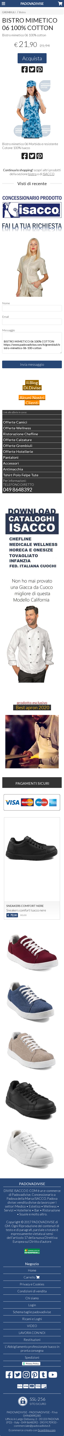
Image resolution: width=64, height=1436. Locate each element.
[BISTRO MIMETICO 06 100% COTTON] (32, 108)
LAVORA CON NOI (32, 1333)
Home (32, 1270)
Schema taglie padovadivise (32, 1312)
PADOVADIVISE (32, 4)
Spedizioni (32, 1357)
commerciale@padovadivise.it (32, 1425)
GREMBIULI (9, 12)
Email (5, 316)
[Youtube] (52, 1376)
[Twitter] (17, 1376)
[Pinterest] (34, 1376)
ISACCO (48, 174)
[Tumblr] (43, 1376)
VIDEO (32, 1326)
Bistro (22, 12)
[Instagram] (26, 1376)
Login (32, 1305)
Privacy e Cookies (32, 1284)
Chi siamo (32, 1298)
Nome (6, 303)
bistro (32, 174)
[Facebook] (9, 1376)
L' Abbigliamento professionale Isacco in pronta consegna (32, 1348)
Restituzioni (32, 1340)
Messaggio (8, 330)
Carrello (30, 1277)
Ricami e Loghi (32, 1319)
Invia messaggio (32, 364)
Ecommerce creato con (32, 1430)
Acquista (32, 58)
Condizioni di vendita (32, 1291)
